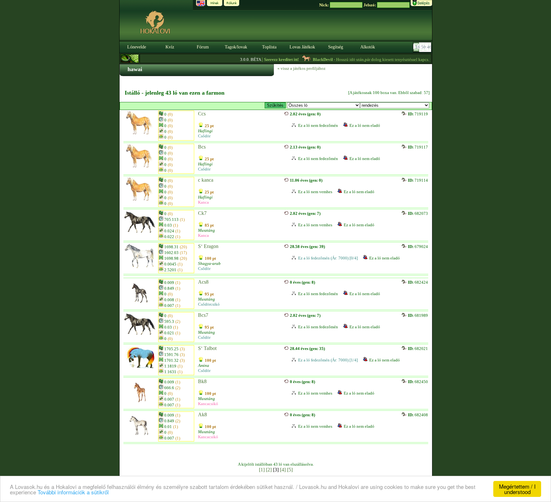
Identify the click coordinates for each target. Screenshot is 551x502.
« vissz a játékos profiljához (301, 68)
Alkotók (367, 47)
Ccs (202, 113)
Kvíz (169, 47)
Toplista (269, 47)
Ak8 (202, 414)
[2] (269, 469)
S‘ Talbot (207, 348)
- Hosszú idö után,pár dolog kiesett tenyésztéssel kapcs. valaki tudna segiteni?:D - (391, 59)
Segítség (335, 47)
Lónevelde (136, 47)
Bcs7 (203, 315)
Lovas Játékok (302, 47)
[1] (262, 469)
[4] (283, 469)
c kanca (205, 180)
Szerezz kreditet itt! (273, 59)
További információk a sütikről (73, 492)
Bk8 (202, 381)
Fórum (203, 47)
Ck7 (202, 213)
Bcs (202, 146)
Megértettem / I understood (517, 489)
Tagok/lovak (236, 47)
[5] (290, 469)
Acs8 (203, 282)
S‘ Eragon (208, 246)
